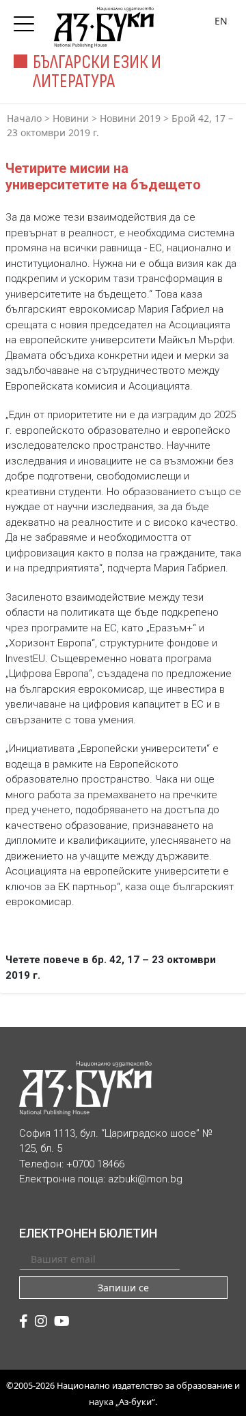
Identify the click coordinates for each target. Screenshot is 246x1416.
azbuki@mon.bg (145, 1179)
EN (221, 20)
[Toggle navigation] (27, 20)
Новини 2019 (130, 118)
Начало (24, 118)
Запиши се (123, 1287)
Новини (71, 118)
